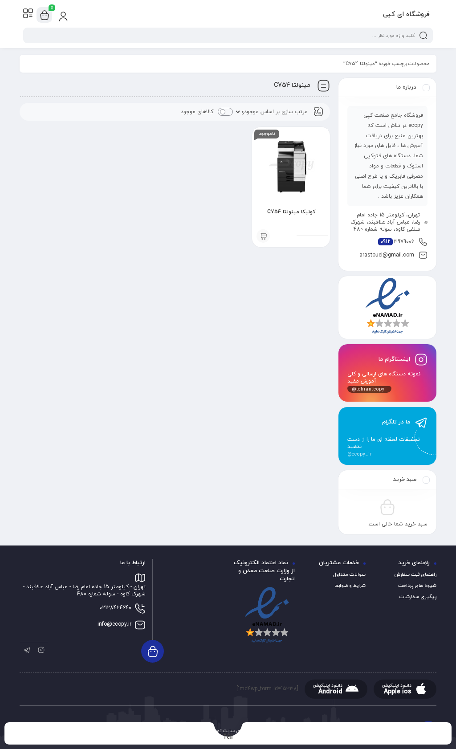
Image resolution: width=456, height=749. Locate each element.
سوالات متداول (349, 574)
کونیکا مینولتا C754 (291, 212)
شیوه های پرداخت (417, 585)
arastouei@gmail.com (386, 255)
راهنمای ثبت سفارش (415, 574)
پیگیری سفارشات (417, 596)
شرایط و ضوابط (350, 585)
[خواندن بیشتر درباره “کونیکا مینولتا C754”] (263, 236)
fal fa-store (228, 736)
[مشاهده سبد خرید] (44, 15)
